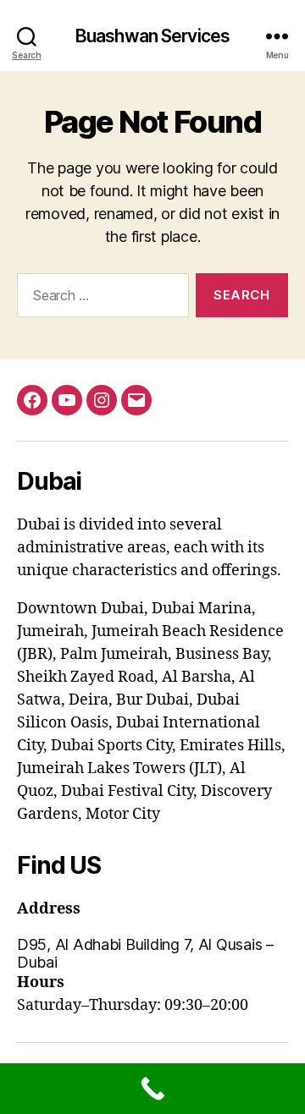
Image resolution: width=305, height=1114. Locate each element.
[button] (152, 953)
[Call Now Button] (152, 1088)
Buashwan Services (152, 36)
